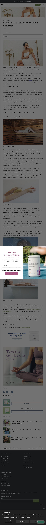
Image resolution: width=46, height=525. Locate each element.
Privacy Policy (31, 517)
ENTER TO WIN (11, 273)
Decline (37, 521)
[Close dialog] (45, 247)
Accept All (23, 521)
